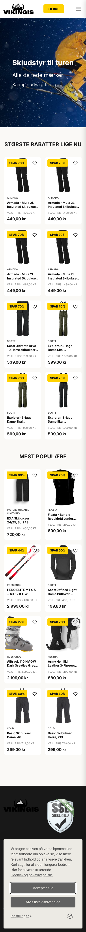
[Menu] (78, 8)
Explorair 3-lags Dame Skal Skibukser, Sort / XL (62, 421)
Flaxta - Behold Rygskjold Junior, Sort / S (61, 518)
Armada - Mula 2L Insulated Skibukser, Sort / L (22, 206)
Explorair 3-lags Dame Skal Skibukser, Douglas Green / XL (21, 423)
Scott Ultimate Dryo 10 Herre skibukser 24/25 (21, 350)
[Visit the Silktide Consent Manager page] (70, 916)
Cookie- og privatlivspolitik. (32, 874)
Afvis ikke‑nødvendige (43, 902)
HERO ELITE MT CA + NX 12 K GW (21, 592)
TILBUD (54, 9)
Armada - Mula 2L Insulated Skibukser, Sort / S (22, 278)
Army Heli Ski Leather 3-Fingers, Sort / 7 (62, 665)
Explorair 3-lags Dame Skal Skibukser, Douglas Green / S (62, 352)
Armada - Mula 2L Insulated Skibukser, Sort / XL (63, 278)
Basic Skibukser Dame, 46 (19, 735)
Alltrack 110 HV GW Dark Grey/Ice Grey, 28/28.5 (21, 665)
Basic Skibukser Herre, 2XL (60, 735)
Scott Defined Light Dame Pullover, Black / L (62, 593)
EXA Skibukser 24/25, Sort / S (18, 520)
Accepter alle (43, 888)
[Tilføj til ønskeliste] (35, 163)
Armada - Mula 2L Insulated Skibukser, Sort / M (63, 206)
